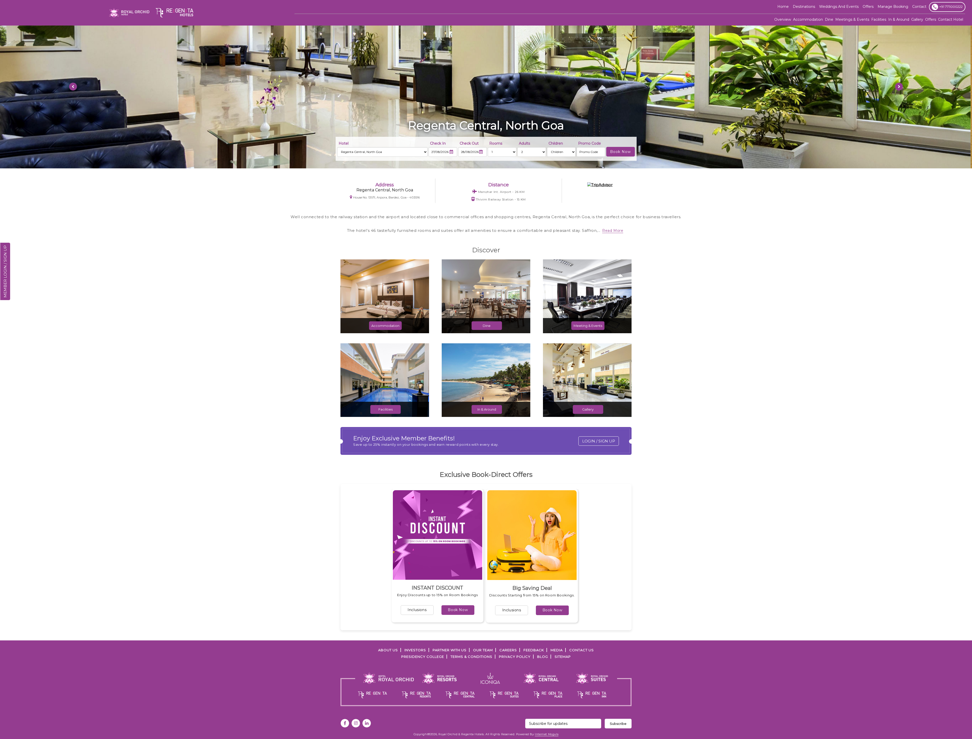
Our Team (483, 650)
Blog (542, 657)
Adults (524, 143)
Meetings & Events (852, 19)
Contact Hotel (950, 19)
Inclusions (417, 610)
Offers (930, 19)
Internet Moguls (546, 734)
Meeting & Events (588, 326)
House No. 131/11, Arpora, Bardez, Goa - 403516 (386, 197)
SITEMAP (563, 657)
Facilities (878, 19)
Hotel (344, 143)
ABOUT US (388, 650)
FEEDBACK (533, 650)
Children (556, 143)
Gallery (917, 19)
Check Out (469, 143)
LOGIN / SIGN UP (598, 441)
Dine (829, 19)
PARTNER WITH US (450, 650)
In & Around (898, 19)
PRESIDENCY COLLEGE (422, 657)
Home (783, 6)
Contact (919, 6)
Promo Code (589, 143)
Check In (438, 143)
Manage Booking (893, 6)
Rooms (495, 143)
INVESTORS (415, 650)
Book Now (458, 610)
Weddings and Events (839, 6)
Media (557, 650)
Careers (508, 650)
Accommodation (808, 19)
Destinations (804, 6)
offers (868, 6)
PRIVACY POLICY (515, 657)
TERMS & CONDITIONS (471, 657)
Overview (782, 19)
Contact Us (581, 650)
